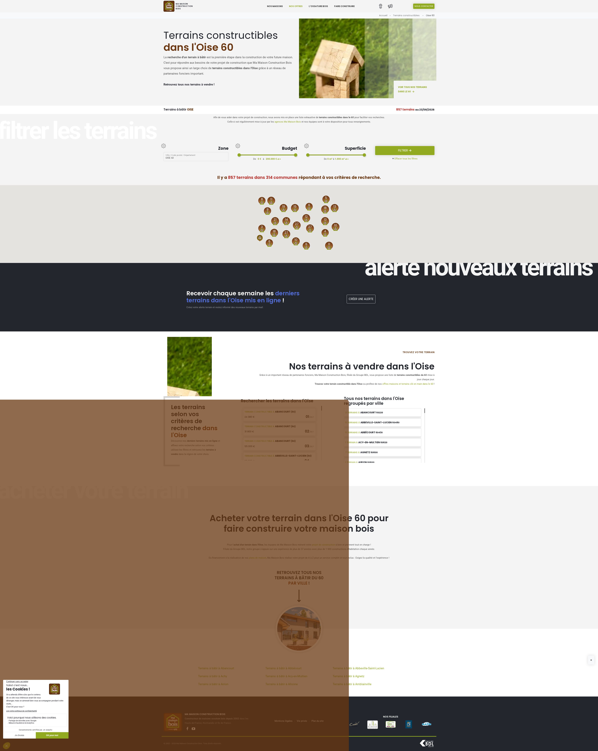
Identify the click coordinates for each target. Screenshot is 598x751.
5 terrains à (372, 422)
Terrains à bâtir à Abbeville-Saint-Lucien (358, 668)
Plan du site (317, 721)
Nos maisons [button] (275, 6)
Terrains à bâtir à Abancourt (216, 668)
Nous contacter (424, 6)
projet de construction (323, 544)
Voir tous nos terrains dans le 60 (412, 89)
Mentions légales (283, 721)
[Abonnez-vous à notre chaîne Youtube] (193, 728)
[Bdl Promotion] (354, 724)
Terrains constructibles (406, 15)
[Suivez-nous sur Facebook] (187, 728)
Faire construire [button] (344, 6)
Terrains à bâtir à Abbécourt (283, 668)
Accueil (383, 15)
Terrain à (270, 411)
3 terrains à (364, 412)
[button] (380, 6)
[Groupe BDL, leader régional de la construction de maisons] (426, 743)
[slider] (239, 155)
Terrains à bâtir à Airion (213, 684)
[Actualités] (390, 6)
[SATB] (408, 724)
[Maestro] (390, 724)
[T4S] (426, 724)
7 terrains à (361, 452)
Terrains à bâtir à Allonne (281, 684)
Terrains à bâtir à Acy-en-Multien (286, 676)
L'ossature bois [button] (318, 6)
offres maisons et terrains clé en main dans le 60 (407, 384)
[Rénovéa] (372, 724)
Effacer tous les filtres (405, 158)
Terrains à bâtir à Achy (212, 676)
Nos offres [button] (296, 6)
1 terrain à (366, 442)
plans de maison (257, 557)
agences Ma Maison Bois (288, 121)
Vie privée (302, 721)
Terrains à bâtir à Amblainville (352, 684)
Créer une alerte (361, 299)
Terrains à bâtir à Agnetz (348, 676)
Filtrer (403, 150)
